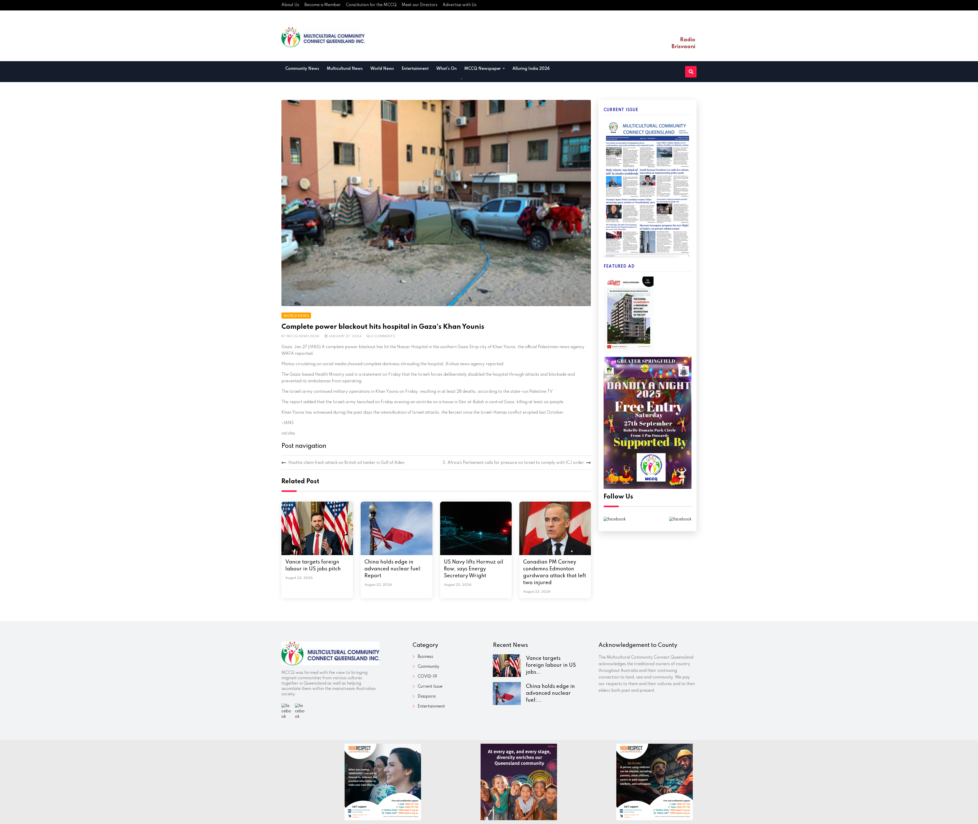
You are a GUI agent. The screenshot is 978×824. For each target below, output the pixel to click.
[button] (461, 79)
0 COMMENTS (383, 336)
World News (382, 69)
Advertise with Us (460, 5)
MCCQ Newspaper (483, 69)
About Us (290, 5)
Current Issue (430, 687)
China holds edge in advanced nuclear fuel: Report (393, 569)
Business (425, 657)
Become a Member (322, 5)
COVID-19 (427, 677)
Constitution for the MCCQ (371, 5)
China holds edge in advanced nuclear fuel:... (550, 693)
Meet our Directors (420, 5)
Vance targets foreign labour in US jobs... (551, 665)
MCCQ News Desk (303, 336)
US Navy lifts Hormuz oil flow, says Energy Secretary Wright (473, 569)
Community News (302, 69)
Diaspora (427, 697)
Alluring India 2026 (531, 69)
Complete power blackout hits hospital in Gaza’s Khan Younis (382, 326)
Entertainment (415, 69)
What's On (446, 69)
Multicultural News (345, 69)
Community (428, 667)
